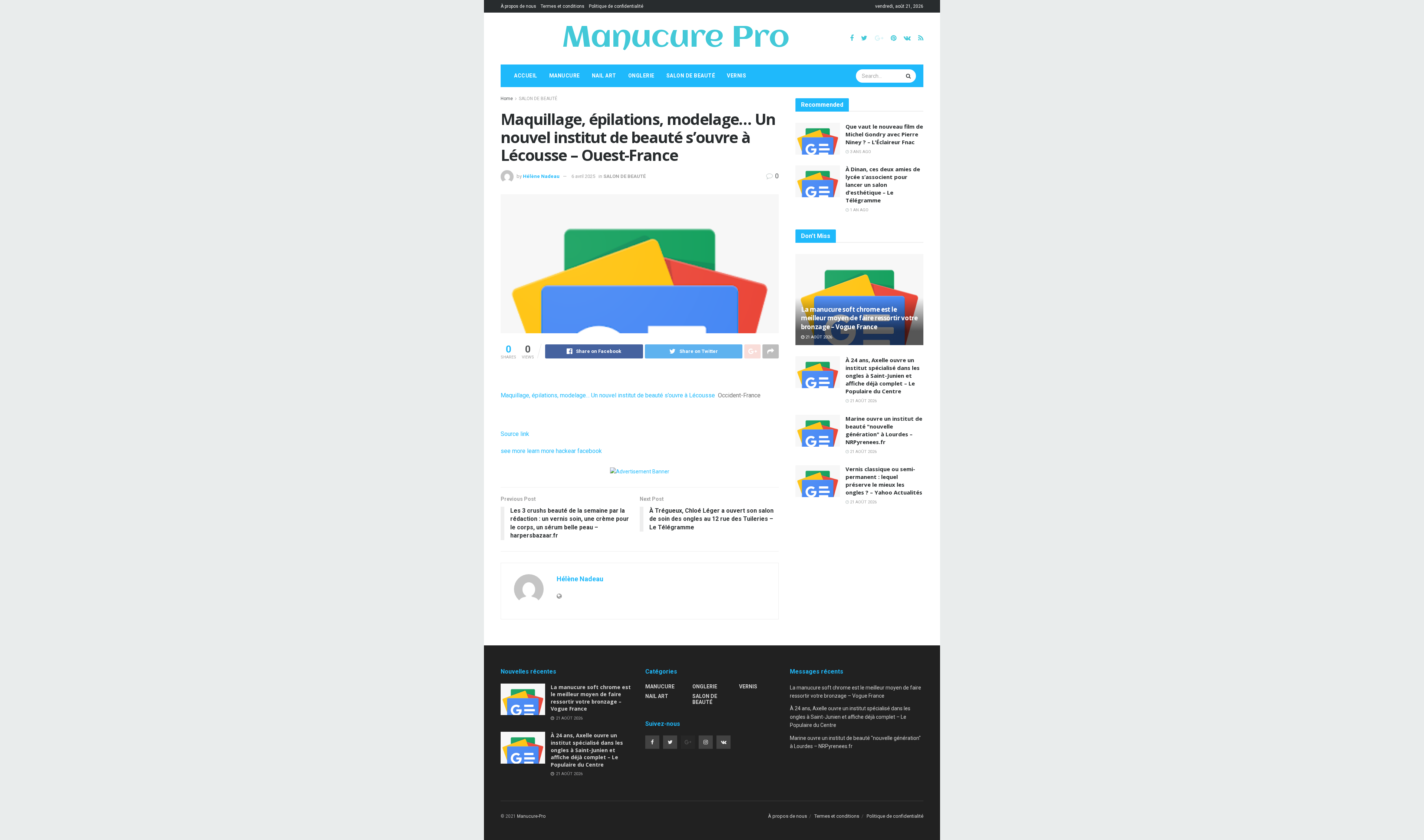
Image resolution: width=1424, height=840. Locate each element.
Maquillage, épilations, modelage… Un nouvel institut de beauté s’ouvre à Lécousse (608, 395)
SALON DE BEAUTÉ (690, 76)
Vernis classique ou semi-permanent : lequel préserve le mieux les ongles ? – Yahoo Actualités (884, 480)
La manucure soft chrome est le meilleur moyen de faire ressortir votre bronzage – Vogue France (859, 318)
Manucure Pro (675, 38)
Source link (515, 433)
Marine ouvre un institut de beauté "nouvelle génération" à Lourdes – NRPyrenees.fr (884, 430)
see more (513, 450)
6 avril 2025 (583, 176)
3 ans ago (860, 151)
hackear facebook (579, 450)
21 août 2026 (818, 337)
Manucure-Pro (531, 816)
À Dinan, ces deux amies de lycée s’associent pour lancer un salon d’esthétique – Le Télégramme (883, 184)
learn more (540, 450)
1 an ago (858, 210)
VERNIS (736, 76)
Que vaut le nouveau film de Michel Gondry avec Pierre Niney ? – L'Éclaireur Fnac (884, 134)
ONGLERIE (641, 76)
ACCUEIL (525, 76)
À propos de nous (518, 6)
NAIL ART (604, 76)
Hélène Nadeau (541, 176)
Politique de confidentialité (616, 6)
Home (507, 98)
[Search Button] (909, 76)
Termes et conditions (562, 6)
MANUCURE (564, 76)
